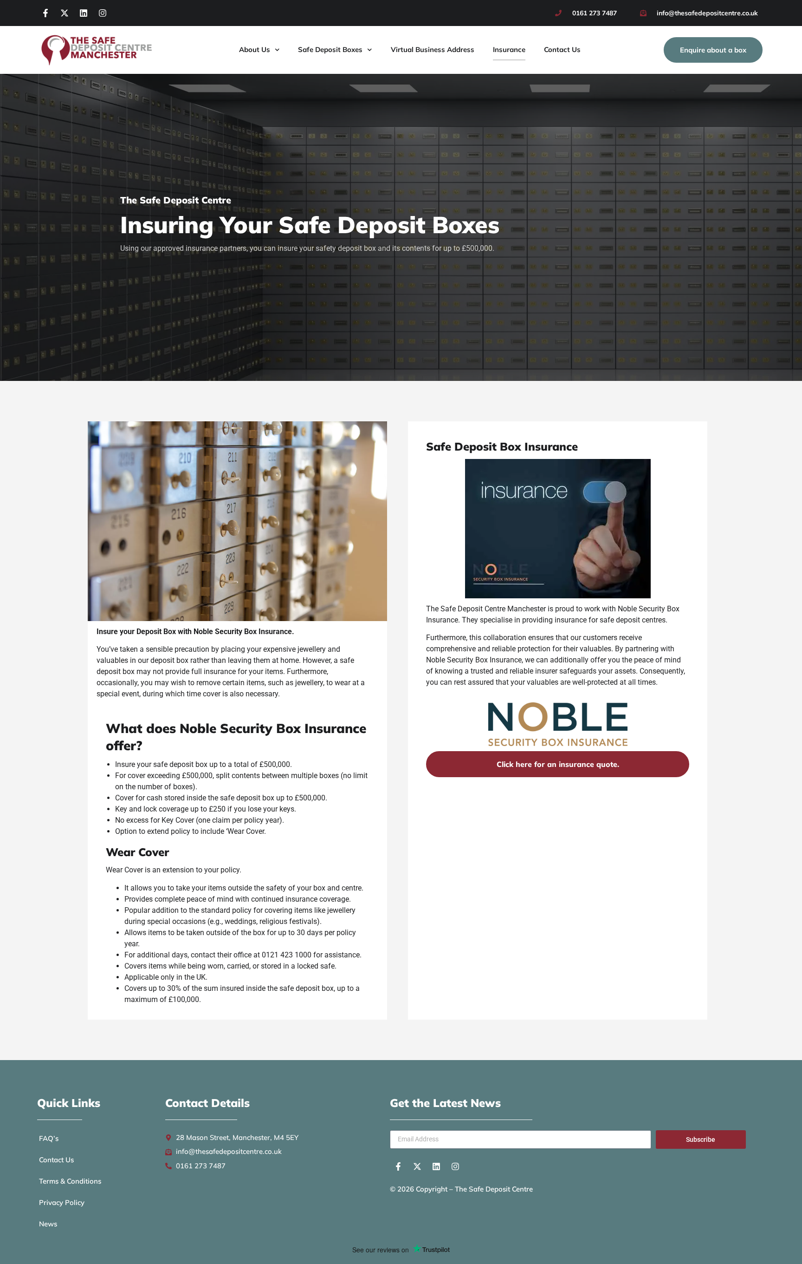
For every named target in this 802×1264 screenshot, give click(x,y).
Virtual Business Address (432, 49)
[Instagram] (102, 13)
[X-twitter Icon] (64, 13)
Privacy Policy (61, 1202)
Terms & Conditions (70, 1181)
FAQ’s (48, 1138)
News (48, 1223)
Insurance (509, 49)
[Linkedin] (83, 13)
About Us (254, 49)
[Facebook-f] (45, 13)
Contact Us (562, 49)
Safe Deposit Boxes (330, 49)
